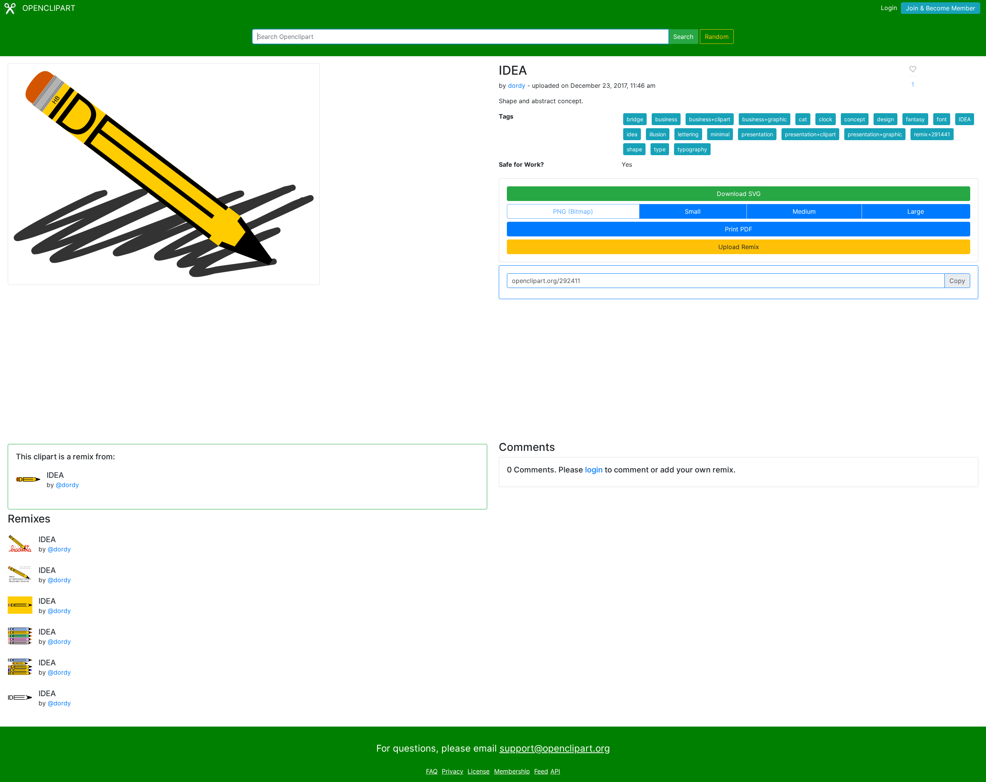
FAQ (432, 771)
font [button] (942, 119)
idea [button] (632, 134)
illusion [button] (657, 134)
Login (889, 8)
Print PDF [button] (738, 229)
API (555, 771)
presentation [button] (757, 134)
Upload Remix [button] (738, 247)
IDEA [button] (965, 119)
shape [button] (634, 149)
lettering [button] (688, 134)
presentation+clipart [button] (810, 134)
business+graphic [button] (764, 119)
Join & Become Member (940, 8)
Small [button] (693, 211)
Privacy (452, 771)
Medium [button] (804, 211)
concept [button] (854, 119)
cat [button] (803, 119)
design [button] (885, 119)
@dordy (67, 485)
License (479, 771)
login (594, 469)
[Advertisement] (493, 365)
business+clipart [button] (709, 119)
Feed (541, 771)
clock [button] (825, 119)
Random (717, 36)
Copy (957, 281)
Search (683, 36)
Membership (512, 771)
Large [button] (915, 211)
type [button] (660, 149)
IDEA (55, 475)
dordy (516, 85)
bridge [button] (635, 119)
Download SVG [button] (739, 194)
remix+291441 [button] (932, 134)
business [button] (666, 119)
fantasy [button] (915, 119)
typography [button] (692, 149)
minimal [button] (720, 134)
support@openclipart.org (555, 748)
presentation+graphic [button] (875, 134)
